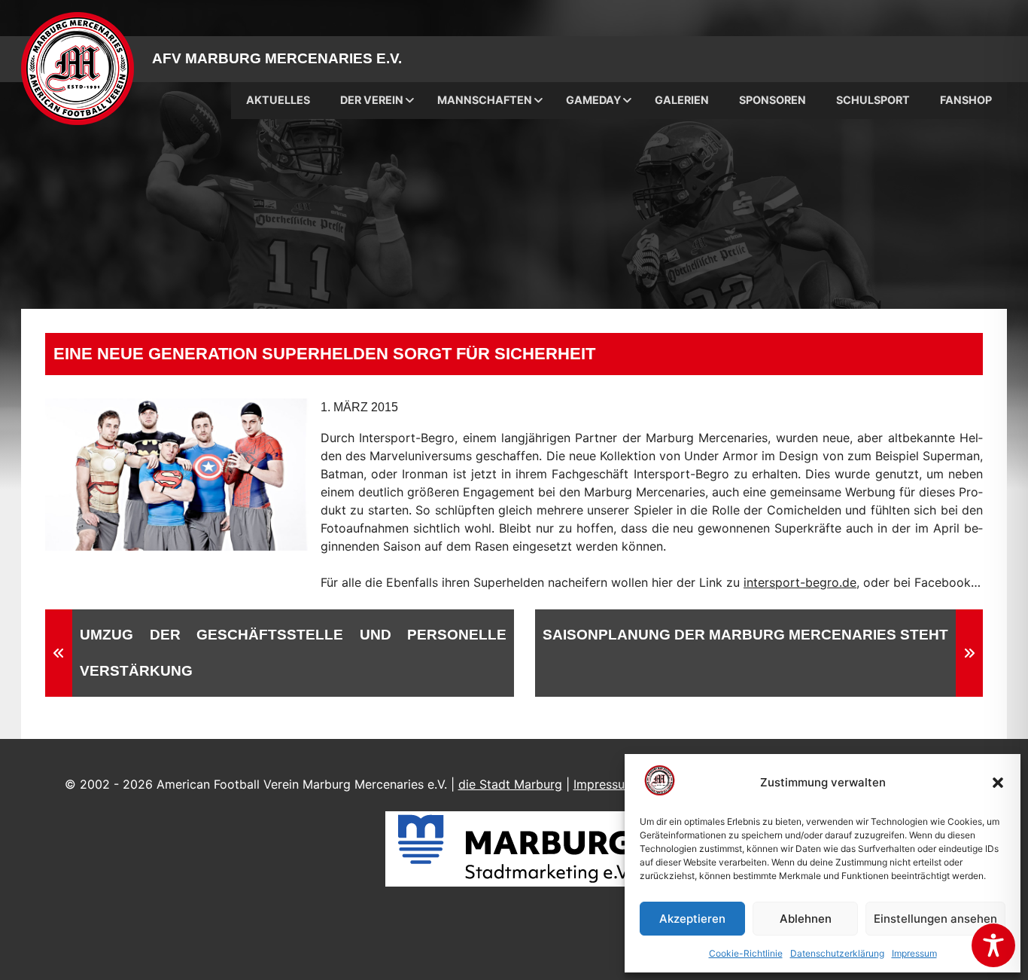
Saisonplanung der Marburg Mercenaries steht (745, 635)
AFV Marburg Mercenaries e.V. (277, 58)
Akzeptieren (692, 918)
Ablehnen (806, 918)
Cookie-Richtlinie (746, 953)
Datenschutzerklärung (837, 953)
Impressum (914, 953)
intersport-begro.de (800, 582)
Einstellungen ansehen (935, 918)
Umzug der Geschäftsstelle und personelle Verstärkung (293, 653)
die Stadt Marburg (510, 784)
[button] (997, 782)
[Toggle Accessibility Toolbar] (993, 945)
